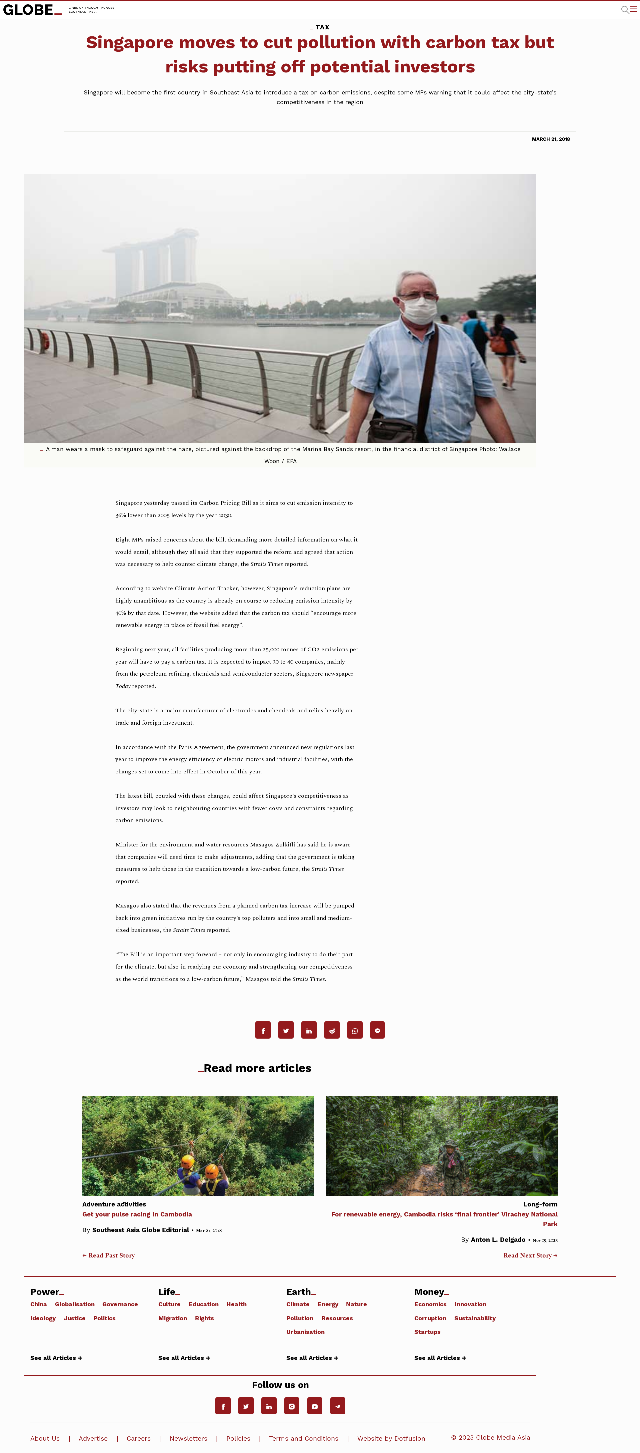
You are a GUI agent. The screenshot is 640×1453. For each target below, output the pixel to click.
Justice (75, 1318)
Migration (172, 1318)
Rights (204, 1318)
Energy (328, 1304)
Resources (337, 1318)
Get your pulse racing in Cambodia (137, 1209)
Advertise (93, 1438)
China (38, 1304)
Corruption (430, 1318)
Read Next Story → (530, 1255)
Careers (139, 1438)
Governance (120, 1304)
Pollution (299, 1318)
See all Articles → (56, 1357)
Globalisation (75, 1304)
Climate (298, 1304)
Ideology (43, 1318)
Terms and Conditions (303, 1438)
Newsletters (188, 1438)
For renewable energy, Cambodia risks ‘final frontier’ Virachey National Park (444, 1214)
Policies (238, 1438)
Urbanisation (305, 1331)
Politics (104, 1318)
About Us (45, 1438)
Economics (430, 1304)
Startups (427, 1331)
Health (236, 1304)
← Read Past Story (108, 1255)
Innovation (470, 1304)
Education (204, 1304)
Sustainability (475, 1318)
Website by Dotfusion (391, 1438)
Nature (356, 1304)
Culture (169, 1304)
